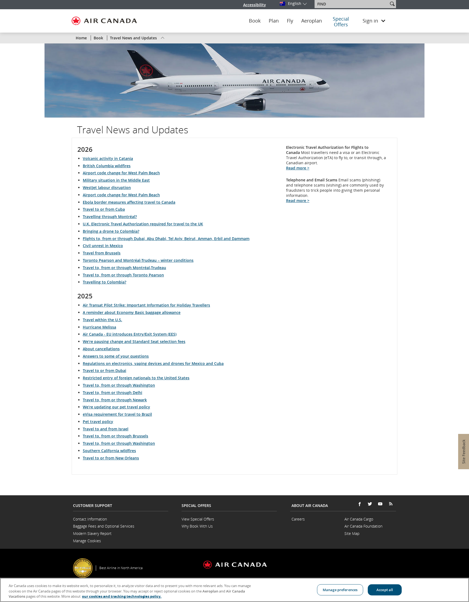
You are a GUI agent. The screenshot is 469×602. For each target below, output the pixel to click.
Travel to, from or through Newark (115, 399)
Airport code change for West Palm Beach (121, 172)
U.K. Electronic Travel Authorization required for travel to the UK (143, 223)
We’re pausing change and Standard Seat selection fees (134, 341)
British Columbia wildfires (107, 165)
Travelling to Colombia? (104, 282)
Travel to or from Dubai (104, 370)
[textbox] (352, 4)
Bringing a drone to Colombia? (111, 231)
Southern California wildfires (109, 450)
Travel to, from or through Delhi (112, 392)
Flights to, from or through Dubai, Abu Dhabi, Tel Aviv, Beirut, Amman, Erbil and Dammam (166, 238)
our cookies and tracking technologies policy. (121, 596)
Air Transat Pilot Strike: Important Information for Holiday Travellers (146, 305)
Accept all (384, 589)
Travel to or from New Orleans (111, 458)
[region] (234, 590)
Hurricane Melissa (99, 327)
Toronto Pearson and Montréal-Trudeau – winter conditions (138, 260)
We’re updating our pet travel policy (116, 406)
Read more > (297, 168)
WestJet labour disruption (107, 187)
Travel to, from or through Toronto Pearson (123, 275)
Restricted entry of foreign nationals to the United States (136, 377)
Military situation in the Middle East (116, 180)
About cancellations (101, 348)
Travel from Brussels (102, 253)
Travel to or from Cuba (104, 209)
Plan (274, 21)
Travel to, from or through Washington (119, 385)
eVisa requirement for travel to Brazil (117, 414)
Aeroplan (311, 21)
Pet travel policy (98, 421)
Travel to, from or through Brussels (115, 436)
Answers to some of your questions (116, 356)
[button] (392, 3)
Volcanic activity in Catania (108, 158)
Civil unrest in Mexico (103, 245)
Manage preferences (340, 589)
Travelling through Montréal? (110, 216)
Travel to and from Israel (105, 428)
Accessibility (254, 4)
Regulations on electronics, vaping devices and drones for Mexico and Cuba (153, 363)
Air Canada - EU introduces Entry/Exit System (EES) (129, 334)
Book (255, 21)
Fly (290, 21)
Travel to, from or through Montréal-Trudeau (124, 267)
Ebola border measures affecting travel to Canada (129, 202)
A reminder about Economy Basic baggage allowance (131, 312)
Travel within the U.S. (102, 319)
